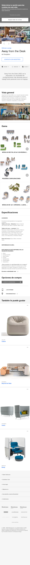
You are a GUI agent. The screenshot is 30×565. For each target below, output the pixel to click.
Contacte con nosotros (9, 282)
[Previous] (4, 43)
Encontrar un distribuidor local (9, 271)
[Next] (8, 43)
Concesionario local (10, 293)
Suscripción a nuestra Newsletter (10, 494)
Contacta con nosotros (12, 59)
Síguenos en (5, 489)
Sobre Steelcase (6, 474)
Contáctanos (5, 499)
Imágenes (5, 66)
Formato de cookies (15, 15)
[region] (15, 11)
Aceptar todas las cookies (15, 19)
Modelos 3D (16, 66)
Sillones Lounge (6, 48)
